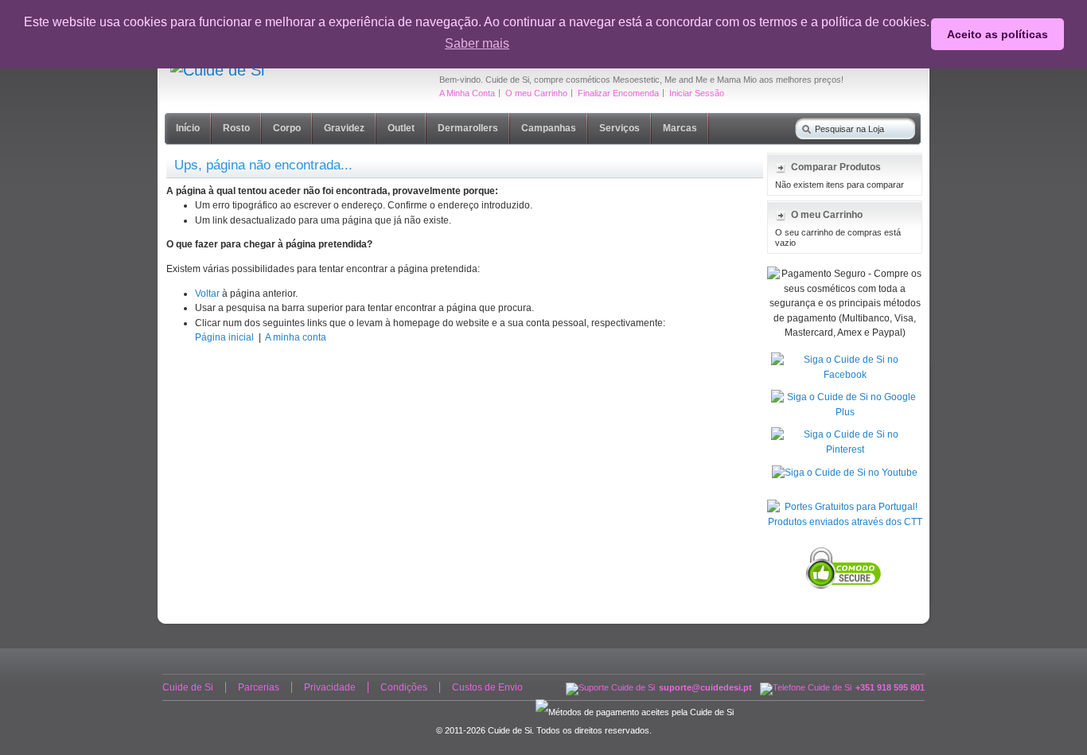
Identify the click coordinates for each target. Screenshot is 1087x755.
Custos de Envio (487, 687)
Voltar (207, 293)
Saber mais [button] (477, 43)
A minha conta (295, 337)
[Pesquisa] (803, 126)
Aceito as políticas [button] (997, 34)
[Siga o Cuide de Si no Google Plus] (844, 393)
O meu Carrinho (536, 93)
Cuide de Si (187, 687)
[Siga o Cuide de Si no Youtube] (844, 468)
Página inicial (224, 337)
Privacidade (330, 687)
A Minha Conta (467, 93)
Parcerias (258, 687)
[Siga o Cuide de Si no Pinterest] (844, 430)
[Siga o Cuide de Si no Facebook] (844, 355)
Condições (403, 687)
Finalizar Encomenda (618, 93)
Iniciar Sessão (696, 93)
